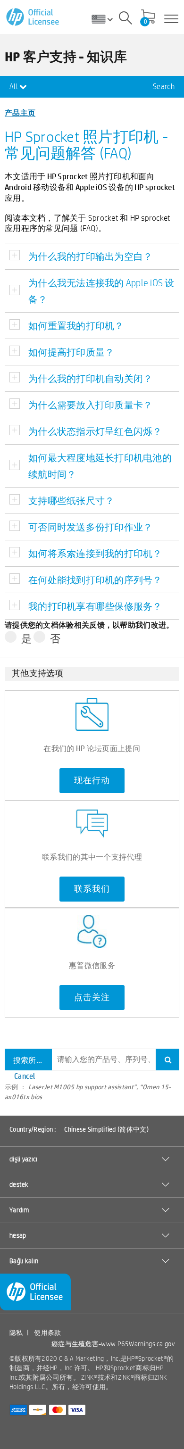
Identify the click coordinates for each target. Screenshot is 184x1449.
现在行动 (91, 780)
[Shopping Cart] (148, 17)
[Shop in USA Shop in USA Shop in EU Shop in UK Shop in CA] (105, 19)
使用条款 (47, 1332)
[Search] (125, 19)
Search (164, 86)
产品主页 (20, 112)
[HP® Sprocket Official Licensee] (33, 17)
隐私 (16, 1332)
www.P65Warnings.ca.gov (138, 1344)
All (14, 86)
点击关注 (91, 997)
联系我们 (91, 888)
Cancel (24, 1075)
